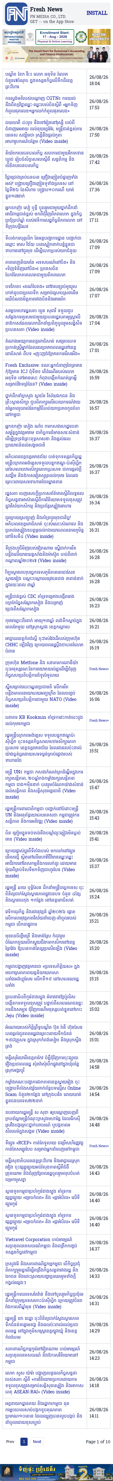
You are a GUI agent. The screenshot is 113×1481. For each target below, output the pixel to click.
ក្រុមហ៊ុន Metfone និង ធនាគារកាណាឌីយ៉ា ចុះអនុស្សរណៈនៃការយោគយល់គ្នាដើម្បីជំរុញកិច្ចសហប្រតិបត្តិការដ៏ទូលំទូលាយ (41, 669)
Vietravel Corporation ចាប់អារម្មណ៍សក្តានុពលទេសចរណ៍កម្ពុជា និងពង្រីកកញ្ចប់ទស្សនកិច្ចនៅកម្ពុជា (41, 1246)
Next (37, 1441)
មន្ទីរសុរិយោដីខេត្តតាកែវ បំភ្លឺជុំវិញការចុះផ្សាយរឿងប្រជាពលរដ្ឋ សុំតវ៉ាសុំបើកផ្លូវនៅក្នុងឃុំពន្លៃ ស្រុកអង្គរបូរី (42, 1064)
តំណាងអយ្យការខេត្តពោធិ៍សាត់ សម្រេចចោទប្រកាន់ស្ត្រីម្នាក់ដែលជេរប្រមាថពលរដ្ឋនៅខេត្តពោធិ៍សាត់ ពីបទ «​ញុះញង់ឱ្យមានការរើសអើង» (42, 347)
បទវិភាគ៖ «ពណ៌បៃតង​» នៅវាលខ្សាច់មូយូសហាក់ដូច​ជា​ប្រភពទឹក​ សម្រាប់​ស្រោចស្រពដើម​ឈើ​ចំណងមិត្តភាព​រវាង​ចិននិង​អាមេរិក (41, 293)
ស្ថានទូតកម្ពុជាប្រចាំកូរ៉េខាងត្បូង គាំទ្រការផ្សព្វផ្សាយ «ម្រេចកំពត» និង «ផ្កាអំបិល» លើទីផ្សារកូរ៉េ (42, 1197)
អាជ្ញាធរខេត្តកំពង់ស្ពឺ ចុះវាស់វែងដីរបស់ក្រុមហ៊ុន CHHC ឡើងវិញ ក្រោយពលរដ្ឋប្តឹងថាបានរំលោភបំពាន (44, 645)
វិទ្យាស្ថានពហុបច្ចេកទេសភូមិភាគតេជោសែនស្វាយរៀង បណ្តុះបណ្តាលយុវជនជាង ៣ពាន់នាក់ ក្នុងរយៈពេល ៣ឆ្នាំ (44, 579)
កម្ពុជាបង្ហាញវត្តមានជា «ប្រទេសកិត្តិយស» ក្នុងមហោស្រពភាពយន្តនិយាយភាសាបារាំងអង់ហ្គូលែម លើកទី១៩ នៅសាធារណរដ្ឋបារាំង (42, 976)
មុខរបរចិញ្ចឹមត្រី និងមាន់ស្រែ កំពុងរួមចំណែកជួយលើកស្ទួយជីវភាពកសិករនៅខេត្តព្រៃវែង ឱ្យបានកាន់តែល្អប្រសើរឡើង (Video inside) (41, 945)
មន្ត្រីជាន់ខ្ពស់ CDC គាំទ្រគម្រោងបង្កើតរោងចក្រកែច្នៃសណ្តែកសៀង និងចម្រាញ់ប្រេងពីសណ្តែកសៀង (39, 603)
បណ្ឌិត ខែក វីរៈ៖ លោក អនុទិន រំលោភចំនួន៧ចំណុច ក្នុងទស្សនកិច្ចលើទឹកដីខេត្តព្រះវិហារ (39, 80)
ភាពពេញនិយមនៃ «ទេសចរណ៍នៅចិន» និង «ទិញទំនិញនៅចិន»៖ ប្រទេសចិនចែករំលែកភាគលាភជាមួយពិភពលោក (40, 269)
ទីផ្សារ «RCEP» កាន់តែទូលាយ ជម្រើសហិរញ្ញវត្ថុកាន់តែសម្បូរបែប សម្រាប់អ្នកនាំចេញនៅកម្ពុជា (44, 1146)
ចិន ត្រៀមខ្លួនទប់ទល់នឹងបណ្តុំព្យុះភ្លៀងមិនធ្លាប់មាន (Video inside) (43, 836)
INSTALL (97, 13)
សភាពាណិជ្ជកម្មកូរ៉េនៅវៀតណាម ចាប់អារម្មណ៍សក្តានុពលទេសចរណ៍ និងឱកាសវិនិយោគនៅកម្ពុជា (42, 1355)
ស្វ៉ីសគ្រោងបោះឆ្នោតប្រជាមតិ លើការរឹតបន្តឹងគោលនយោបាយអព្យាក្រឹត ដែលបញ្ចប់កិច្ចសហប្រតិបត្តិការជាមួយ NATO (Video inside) (41, 696)
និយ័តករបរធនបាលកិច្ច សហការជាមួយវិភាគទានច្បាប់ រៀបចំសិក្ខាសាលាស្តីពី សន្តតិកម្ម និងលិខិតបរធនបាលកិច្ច (44, 159)
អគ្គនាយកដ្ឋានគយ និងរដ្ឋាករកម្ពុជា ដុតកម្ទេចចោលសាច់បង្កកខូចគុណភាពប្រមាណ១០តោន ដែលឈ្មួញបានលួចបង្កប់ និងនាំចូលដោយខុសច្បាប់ (43, 1413)
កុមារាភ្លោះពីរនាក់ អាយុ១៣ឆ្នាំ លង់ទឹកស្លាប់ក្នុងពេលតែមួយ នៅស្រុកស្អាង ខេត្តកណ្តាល (43, 624)
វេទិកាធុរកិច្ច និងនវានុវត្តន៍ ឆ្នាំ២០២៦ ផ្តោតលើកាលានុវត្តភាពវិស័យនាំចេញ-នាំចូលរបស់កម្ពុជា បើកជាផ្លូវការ (40, 918)
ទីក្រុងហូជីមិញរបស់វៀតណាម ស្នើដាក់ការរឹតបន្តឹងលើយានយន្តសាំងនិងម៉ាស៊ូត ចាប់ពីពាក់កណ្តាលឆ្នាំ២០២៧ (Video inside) (41, 554)
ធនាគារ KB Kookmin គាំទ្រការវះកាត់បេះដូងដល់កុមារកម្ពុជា (44, 720)
